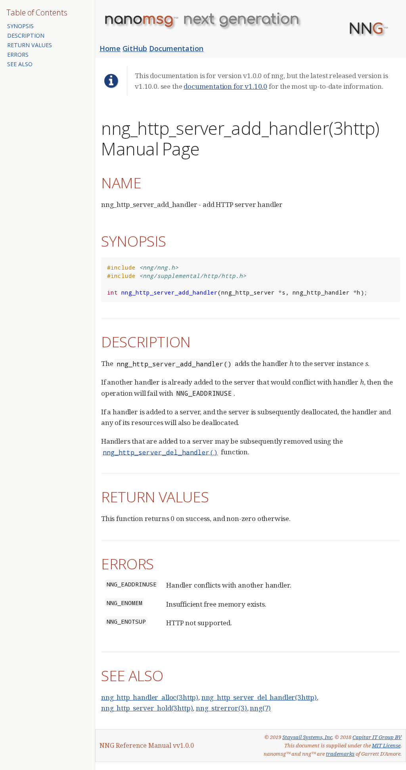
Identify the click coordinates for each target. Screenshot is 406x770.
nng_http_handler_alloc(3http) (149, 697)
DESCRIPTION (25, 35)
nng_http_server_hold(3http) (147, 708)
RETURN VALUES (29, 45)
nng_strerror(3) (221, 708)
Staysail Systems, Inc (307, 737)
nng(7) (260, 708)
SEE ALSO (20, 64)
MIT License (386, 745)
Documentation (176, 48)
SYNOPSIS (20, 26)
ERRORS (18, 54)
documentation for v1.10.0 (225, 86)
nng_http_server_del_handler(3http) (259, 697)
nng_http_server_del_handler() (160, 452)
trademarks (340, 753)
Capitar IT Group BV (377, 737)
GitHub (135, 48)
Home (110, 48)
